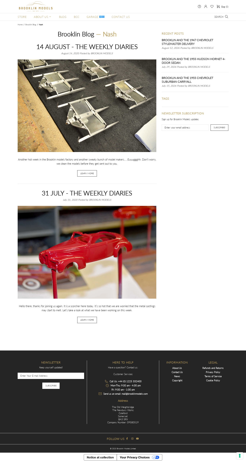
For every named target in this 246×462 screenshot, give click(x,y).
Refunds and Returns (213, 368)
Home (20, 24)
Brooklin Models (36, 6)
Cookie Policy (213, 380)
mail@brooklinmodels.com (135, 393)
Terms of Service (213, 376)
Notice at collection (100, 457)
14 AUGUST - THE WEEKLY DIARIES (87, 46)
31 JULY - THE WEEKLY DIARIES (87, 193)
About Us (177, 368)
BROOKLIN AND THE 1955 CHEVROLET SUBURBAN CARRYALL (187, 79)
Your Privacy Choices (135, 457)
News (177, 376)
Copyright (177, 380)
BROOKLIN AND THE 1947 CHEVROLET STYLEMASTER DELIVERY (187, 41)
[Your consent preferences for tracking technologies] (239, 455)
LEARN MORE (87, 173)
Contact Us (177, 372)
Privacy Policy (213, 372)
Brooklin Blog (30, 24)
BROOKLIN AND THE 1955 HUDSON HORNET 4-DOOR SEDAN (193, 60)
